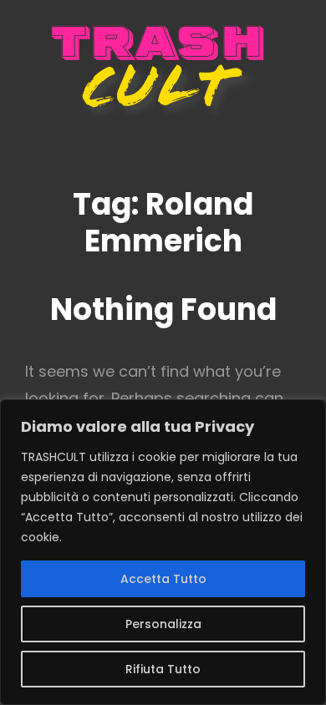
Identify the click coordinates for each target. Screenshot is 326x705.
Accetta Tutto (163, 579)
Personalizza (163, 624)
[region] (163, 552)
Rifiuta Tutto (163, 669)
